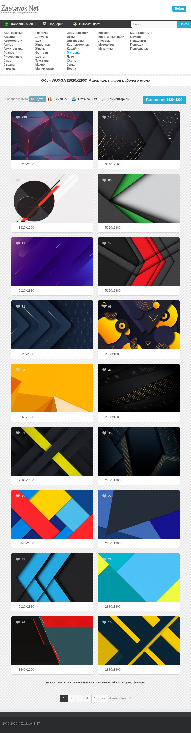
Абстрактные (13, 33)
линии (51, 682)
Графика (41, 33)
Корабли (73, 48)
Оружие (136, 37)
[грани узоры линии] (52, 135)
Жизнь (40, 48)
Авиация (10, 37)
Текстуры (42, 60)
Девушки (41, 37)
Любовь (104, 40)
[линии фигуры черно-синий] (52, 577)
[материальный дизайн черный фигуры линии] (139, 451)
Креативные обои (111, 37)
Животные (43, 44)
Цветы (40, 56)
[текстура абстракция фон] (52, 324)
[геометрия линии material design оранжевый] (139, 640)
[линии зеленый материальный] (139, 198)
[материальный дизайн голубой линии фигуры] (139, 577)
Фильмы (10, 68)
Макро (40, 64)
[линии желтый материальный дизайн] (52, 388)
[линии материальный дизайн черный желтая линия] (52, 451)
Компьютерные (78, 44)
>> (103, 698)
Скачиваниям (87, 99)
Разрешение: (164, 100)
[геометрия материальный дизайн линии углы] (139, 514)
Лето (70, 56)
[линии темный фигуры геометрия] (52, 640)
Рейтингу (60, 99)
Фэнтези (41, 52)
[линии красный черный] (139, 261)
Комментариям (118, 99)
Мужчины (105, 48)
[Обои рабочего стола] (20, 15)
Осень (71, 60)
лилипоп (103, 682)
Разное (9, 52)
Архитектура (13, 48)
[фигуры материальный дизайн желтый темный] (139, 324)
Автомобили (13, 40)
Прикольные (139, 48)
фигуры (139, 682)
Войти (179, 8)
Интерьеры (75, 40)
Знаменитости (77, 33)
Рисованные (13, 56)
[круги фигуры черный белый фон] (52, 198)
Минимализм (44, 68)
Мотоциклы (106, 44)
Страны (9, 64)
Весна (71, 68)
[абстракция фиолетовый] (52, 261)
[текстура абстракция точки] (139, 388)
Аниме (8, 44)
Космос (103, 33)
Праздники (138, 40)
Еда (38, 40)
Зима (71, 64)
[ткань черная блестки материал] (139, 135)
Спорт (8, 60)
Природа (136, 44)
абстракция (121, 682)
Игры (71, 37)
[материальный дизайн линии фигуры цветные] (52, 514)
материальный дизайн (76, 682)
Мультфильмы (141, 33)
